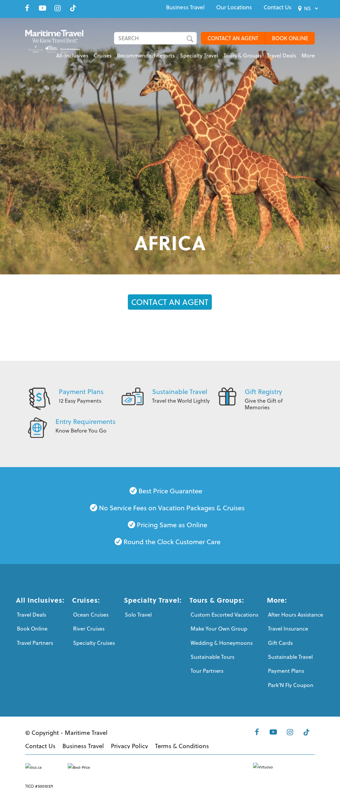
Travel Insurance (288, 628)
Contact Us (278, 7)
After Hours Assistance (295, 614)
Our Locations (234, 7)
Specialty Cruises (94, 643)
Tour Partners (207, 670)
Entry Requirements (85, 421)
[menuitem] (185, 7)
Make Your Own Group (219, 628)
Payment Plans (81, 391)
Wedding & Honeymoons (222, 643)
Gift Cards (280, 643)
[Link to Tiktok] (73, 8)
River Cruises (89, 628)
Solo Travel (138, 614)
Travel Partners (35, 643)
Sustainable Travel (179, 391)
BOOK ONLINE (290, 38)
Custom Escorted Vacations (224, 614)
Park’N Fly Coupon (290, 685)
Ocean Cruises (91, 614)
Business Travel (185, 7)
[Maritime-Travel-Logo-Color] (54, 44)
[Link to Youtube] (42, 8)
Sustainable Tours (212, 656)
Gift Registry (263, 391)
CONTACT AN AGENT (233, 38)
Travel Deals (31, 614)
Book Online (32, 628)
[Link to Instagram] (58, 8)
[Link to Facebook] (27, 8)
